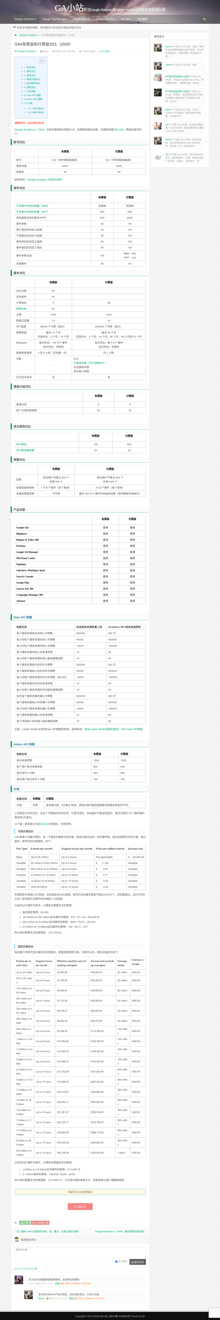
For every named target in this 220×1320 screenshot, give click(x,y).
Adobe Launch (81, 19)
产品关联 (31, 91)
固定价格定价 (38, 112)
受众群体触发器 (25, 450)
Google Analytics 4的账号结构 (44, 179)
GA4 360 (118, 129)
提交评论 (139, 1262)
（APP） (44, 212)
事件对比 (31, 71)
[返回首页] (15, 35)
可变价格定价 (38, 108)
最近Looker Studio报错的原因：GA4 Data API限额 (113, 729)
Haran (41, 1298)
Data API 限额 (34, 95)
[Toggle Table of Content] (40, 61)
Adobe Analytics (105, 19)
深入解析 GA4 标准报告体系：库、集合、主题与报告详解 (47, 1231)
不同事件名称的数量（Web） (33, 206)
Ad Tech (126, 19)
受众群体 (21, 444)
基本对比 (31, 75)
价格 (30, 103)
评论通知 (122, 1261)
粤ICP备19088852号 (120, 1316)
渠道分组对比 (33, 79)
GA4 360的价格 (40, 1222)
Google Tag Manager (55, 19)
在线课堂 (142, 19)
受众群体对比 (33, 83)
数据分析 (21, 308)
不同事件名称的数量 (27, 212)
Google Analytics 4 (25, 19)
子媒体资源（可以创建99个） (90, 363)
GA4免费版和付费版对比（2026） (43, 44)
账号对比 (31, 67)
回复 (57, 1283)
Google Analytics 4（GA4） (30, 129)
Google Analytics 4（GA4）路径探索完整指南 (119, 1231)
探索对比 (31, 87)
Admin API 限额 (34, 99)
